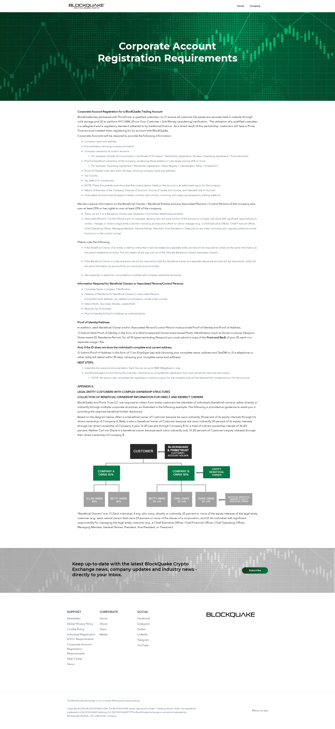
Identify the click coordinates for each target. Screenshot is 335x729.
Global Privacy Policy (80, 624)
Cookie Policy (75, 629)
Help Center (74, 659)
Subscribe (255, 570)
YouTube (142, 645)
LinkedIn (142, 634)
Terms (71, 664)
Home (103, 618)
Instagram (143, 624)
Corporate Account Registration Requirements (79, 648)
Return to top (260, 710)
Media (104, 634)
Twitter (141, 629)
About (103, 624)
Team (103, 629)
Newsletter (74, 618)
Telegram (143, 640)
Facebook (143, 618)
